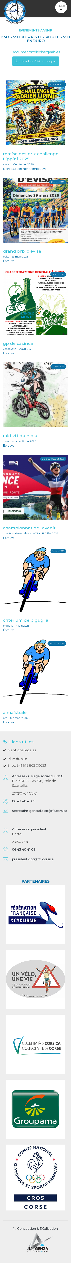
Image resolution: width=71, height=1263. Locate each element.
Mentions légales (21, 750)
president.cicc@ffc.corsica (33, 859)
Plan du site (17, 759)
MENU (61, 5)
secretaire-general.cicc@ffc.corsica (39, 811)
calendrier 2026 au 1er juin (37, 61)
